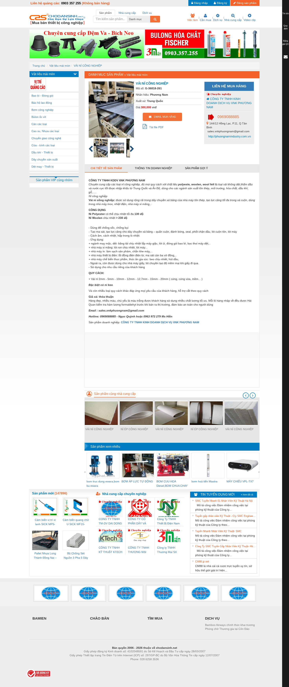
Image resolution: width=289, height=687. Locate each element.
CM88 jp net (202, 561)
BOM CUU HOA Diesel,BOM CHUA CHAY (172, 483)
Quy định (285, 27)
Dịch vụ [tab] (147, 12)
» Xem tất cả (247, 494)
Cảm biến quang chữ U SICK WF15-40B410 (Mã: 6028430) (76, 522)
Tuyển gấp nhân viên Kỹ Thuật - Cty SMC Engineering (225, 516)
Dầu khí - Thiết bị (42, 152)
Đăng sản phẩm (247, 3)
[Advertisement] (172, 359)
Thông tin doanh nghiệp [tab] (153, 168)
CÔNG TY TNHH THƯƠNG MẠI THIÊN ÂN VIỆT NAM (138, 550)
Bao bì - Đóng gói (42, 95)
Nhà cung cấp (233, 19)
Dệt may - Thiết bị (42, 166)
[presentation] (246, 395)
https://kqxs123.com (163, 665)
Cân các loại (39, 124)
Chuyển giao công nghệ (46, 138)
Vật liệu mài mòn (59, 65)
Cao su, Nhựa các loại (45, 131)
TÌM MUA (155, 618)
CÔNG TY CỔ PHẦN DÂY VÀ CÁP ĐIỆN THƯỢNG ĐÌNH (138, 521)
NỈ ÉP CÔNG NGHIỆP (134, 429)
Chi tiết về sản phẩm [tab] (106, 168)
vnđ (154, 107)
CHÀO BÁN (99, 618)
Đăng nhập (201, 3)
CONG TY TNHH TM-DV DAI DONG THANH (110, 521)
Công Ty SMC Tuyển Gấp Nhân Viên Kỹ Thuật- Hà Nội (225, 546)
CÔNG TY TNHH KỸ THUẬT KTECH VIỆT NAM (110, 550)
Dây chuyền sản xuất (44, 159)
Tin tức (285, 13)
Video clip (250, 19)
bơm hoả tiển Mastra (204, 481)
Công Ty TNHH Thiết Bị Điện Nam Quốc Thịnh (168, 521)
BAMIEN (39, 618)
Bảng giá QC (285, 42)
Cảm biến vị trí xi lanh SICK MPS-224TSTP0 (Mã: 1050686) (45, 522)
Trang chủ (38, 65)
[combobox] (149, 19)
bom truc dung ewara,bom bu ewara (103, 483)
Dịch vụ (217, 19)
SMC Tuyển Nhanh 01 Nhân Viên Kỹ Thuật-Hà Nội (224, 500)
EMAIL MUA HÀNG (163, 116)
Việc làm (192, 19)
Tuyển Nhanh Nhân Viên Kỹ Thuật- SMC (218, 531)
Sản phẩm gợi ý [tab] (196, 168)
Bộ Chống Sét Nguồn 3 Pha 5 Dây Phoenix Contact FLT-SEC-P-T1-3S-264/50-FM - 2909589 (76, 556)
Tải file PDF (155, 127)
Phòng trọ (119, 665)
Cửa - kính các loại (43, 145)
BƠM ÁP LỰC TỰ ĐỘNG (137, 481)
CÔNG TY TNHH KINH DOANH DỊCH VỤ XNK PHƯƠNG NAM (229, 103)
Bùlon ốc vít (38, 116)
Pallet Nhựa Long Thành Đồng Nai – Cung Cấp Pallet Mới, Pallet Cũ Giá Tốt (45, 556)
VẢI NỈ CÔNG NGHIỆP (88, 65)
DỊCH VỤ (212, 618)
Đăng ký (222, 3)
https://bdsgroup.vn (139, 665)
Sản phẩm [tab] (105, 12)
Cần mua (205, 19)
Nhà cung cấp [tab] (127, 12)
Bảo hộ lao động (41, 102)
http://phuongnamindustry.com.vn (229, 136)
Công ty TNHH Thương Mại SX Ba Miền (167, 550)
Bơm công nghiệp (42, 109)
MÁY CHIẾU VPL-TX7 (240, 481)
